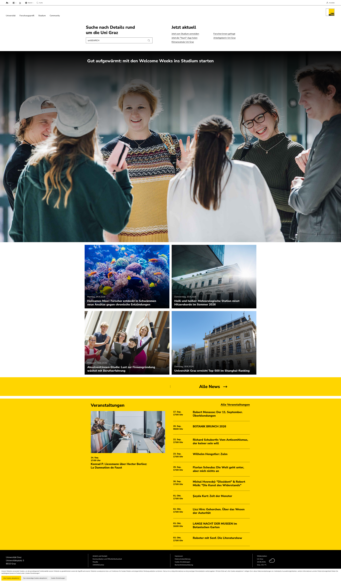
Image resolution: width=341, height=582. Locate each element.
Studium (42, 15)
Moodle (95, 562)
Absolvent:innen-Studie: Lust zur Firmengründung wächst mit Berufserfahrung (121, 369)
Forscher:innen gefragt (224, 33)
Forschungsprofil (27, 15)
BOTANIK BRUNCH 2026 (209, 426)
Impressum (179, 556)
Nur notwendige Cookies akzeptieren (35, 578)
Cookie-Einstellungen (182, 562)
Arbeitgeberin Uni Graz (224, 37)
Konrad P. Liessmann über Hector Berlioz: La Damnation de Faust (119, 465)
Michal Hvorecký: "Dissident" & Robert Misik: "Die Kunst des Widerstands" (219, 483)
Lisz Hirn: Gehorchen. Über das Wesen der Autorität (219, 511)
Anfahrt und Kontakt (100, 556)
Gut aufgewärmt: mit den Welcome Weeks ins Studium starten (150, 61)
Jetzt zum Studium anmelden (185, 33)
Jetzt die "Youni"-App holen (184, 37)
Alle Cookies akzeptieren (11, 578)
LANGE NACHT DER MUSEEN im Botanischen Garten (215, 525)
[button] (7, 2)
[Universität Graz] (330, 12)
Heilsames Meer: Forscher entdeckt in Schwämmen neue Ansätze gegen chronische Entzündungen (121, 302)
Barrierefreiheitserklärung (184, 565)
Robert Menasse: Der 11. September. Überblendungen (218, 414)
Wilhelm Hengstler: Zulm (210, 454)
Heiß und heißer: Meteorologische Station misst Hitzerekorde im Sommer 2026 (206, 302)
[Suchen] (149, 40)
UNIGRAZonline (98, 565)
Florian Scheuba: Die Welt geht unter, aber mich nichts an (218, 469)
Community (55, 15)
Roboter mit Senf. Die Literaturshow (217, 538)
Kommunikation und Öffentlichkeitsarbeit (107, 559)
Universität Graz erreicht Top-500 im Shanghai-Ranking (212, 371)
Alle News (209, 387)
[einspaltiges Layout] (21, 2)
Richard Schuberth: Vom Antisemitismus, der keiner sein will (220, 441)
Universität (11, 15)
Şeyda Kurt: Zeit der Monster (212, 496)
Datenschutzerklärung (182, 559)
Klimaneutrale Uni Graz (183, 42)
